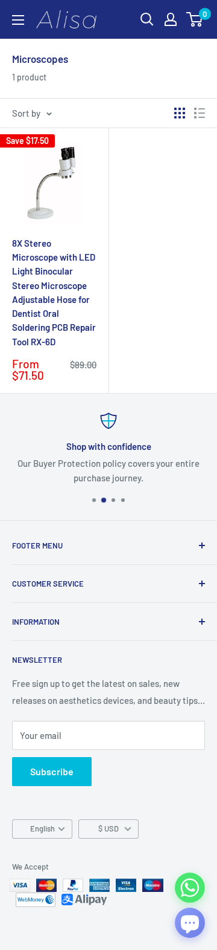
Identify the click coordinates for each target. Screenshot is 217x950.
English (42, 828)
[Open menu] (18, 20)
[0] (195, 19)
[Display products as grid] (179, 113)
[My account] (171, 19)
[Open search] (147, 19)
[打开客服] (190, 923)
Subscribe (52, 771)
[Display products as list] (199, 113)
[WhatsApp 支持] (190, 888)
